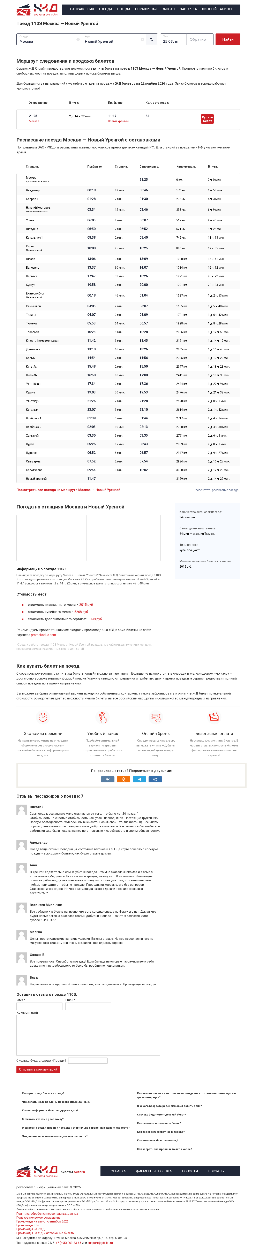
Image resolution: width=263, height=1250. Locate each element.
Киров (34, 248)
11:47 (91, 478)
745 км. (181, 237)
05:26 (91, 444)
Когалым (32, 409)
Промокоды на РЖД (30, 1229)
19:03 (91, 392)
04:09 (144, 314)
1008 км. (182, 259)
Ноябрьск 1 (33, 418)
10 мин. (120, 375)
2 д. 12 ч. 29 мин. (219, 470)
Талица (31, 314)
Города (105, 9)
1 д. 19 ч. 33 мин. (219, 375)
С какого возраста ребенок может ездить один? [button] (169, 1105)
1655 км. (182, 306)
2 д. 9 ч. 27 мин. (218, 452)
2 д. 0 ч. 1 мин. (217, 401)
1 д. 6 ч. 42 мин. (218, 314)
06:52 (144, 229)
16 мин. (120, 349)
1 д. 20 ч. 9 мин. (218, 383)
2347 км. (182, 366)
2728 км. (182, 427)
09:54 (91, 470)
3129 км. (182, 478)
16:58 (91, 375)
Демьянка (33, 349)
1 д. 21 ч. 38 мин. (219, 392)
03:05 (91, 306)
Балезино (32, 267)
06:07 (144, 220)
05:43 (144, 444)
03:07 (144, 306)
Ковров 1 (32, 199)
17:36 (144, 383)
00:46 (144, 190)
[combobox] (49, 39)
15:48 (91, 366)
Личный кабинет (217, 9)
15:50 (144, 366)
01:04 (144, 295)
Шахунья (32, 229)
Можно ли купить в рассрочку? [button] (43, 1119)
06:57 (144, 323)
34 (147, 116)
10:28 (144, 332)
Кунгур (30, 284)
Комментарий (27, 1012)
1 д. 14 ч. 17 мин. (219, 340)
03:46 (144, 209)
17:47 (91, 276)
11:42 (91, 340)
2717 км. (182, 418)
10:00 (91, 248)
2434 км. (182, 383)
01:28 (91, 199)
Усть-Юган (33, 383)
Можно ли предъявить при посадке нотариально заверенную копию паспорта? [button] (76, 1127)
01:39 (91, 418)
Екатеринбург (35, 295)
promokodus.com (43, 635)
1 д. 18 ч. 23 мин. (219, 366)
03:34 (91, 209)
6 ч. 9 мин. (214, 209)
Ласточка (188, 9)
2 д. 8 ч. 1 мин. (217, 444)
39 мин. (120, 276)
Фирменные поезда (154, 1170)
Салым (30, 358)
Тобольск (32, 332)
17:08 (144, 375)
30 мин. (120, 267)
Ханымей (32, 435)
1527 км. (182, 295)
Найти (228, 39)
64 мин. (120, 323)
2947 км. (182, 452)
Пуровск (31, 452)
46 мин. (120, 295)
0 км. (179, 179)
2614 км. (182, 409)
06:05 (91, 220)
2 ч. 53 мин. (215, 190)
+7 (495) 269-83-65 (68, 1243)
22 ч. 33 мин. (216, 284)
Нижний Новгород (38, 209)
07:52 (91, 461)
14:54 (91, 358)
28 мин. (120, 190)
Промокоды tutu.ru (29, 1225)
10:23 (91, 332)
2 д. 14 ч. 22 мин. (80, 116)
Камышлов (33, 306)
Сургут (30, 392)
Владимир (33, 190)
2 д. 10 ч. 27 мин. (219, 461)
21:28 (144, 401)
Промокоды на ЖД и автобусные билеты (45, 1233)
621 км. (181, 229)
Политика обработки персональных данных (47, 1214)
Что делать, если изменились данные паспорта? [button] (55, 1136)
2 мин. (119, 199)
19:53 (144, 392)
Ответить (40, 834)
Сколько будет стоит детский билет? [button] (161, 1114)
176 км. (181, 190)
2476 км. (182, 392)
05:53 (91, 323)
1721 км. (182, 314)
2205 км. (182, 349)
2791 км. (182, 435)
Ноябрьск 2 (33, 427)
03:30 (91, 435)
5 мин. (119, 332)
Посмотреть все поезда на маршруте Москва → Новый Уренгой (68, 490)
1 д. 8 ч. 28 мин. (218, 323)
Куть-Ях (31, 366)
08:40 (144, 237)
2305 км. (182, 358)
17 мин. (120, 444)
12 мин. (120, 209)
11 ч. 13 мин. (216, 237)
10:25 (144, 248)
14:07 (144, 267)
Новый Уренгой (118, 121)
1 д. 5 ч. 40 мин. (218, 306)
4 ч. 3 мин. (214, 199)
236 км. (181, 199)
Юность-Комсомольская (42, 340)
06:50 (91, 229)
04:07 (91, 314)
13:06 (91, 259)
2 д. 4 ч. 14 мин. (218, 418)
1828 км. (182, 323)
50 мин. (120, 392)
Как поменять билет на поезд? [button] (157, 1140)
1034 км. (182, 267)
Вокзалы (216, 1170)
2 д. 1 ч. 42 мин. (218, 409)
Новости (190, 1170)
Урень (30, 220)
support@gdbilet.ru (100, 1243)
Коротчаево (34, 470)
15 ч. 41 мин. (216, 259)
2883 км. (182, 444)
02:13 (144, 427)
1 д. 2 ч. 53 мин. (218, 295)
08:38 (91, 237)
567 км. (181, 220)
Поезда (123, 9)
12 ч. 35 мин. (216, 248)
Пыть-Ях (31, 375)
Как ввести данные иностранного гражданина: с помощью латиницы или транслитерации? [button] (186, 1095)
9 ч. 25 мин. (215, 229)
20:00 (144, 284)
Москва (34, 121)
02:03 (91, 427)
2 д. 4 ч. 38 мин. (218, 427)
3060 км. (182, 470)
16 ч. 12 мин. (216, 267)
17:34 (91, 383)
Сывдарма (33, 461)
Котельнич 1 (34, 237)
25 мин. (120, 248)
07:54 (144, 461)
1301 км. (182, 284)
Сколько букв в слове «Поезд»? (41, 1061)
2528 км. (182, 401)
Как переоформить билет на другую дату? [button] (50, 1110)
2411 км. (182, 375)
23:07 (91, 409)
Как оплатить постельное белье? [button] (159, 1123)
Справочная (146, 9)
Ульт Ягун (32, 401)
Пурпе (30, 444)
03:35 (144, 435)
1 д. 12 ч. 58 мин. (219, 332)
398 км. (181, 209)
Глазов (30, 259)
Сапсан (168, 9)
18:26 (144, 276)
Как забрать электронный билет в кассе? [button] (164, 1149)
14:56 (144, 358)
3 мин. (119, 259)
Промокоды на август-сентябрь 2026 (42, 1221)
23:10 (144, 409)
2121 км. (182, 340)
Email (70, 1000)
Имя (20, 1000)
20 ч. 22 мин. (216, 276)
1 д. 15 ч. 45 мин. (219, 349)
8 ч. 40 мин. (215, 220)
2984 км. (182, 461)
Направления (82, 9)
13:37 (91, 267)
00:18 (91, 190)
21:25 (144, 179)
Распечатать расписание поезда (216, 490)
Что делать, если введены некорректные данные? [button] (56, 1101)
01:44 (144, 418)
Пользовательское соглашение (38, 1217)
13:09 (144, 259)
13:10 (91, 349)
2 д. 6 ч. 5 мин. (217, 435)
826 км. (181, 248)
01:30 (144, 199)
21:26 (91, 401)
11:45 (144, 340)
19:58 (91, 284)
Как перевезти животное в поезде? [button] (161, 1131)
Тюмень (31, 323)
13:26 (144, 349)
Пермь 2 (31, 276)
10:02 (144, 470)
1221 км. (182, 276)
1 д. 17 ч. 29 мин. (219, 358)
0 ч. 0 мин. (214, 179)
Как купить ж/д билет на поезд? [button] (43, 1093)
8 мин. (119, 470)
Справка (118, 1170)
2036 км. (182, 332)
